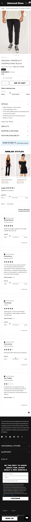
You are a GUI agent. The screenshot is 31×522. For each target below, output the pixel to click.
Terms (14, 495)
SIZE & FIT (5, 126)
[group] (15, 188)
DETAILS (4, 104)
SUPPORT (6, 452)
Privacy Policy (8, 495)
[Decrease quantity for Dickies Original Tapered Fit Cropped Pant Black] (2, 83)
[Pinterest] (15, 437)
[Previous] (2, 168)
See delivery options (22, 143)
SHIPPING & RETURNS (9, 131)
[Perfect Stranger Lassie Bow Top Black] (23, 165)
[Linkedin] (23, 437)
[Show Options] (27, 481)
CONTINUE (15, 498)
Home (2, 8)
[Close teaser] (18, 516)
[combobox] (15, 481)
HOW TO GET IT (9, 143)
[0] (28, 3)
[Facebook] (3, 437)
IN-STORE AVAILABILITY (10, 135)
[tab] (24, 210)
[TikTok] (19, 437)
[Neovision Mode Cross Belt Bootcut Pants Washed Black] (7, 165)
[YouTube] (11, 437)
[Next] (29, 168)
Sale (3, 69)
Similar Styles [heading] (14, 152)
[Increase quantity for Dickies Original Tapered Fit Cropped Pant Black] (7, 83)
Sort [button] (3, 204)
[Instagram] (7, 437)
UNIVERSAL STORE (10, 446)
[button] (15, 72)
